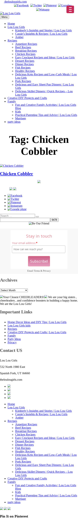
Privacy (47, 270)
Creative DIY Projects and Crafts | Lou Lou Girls (37, 332)
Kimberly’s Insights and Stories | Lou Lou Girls (43, 30)
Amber (19, 37)
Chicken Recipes (25, 54)
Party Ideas (14, 339)
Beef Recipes (23, 47)
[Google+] (65, 5)
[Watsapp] (43, 9)
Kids (18, 111)
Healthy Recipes (25, 71)
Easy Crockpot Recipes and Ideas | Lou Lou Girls (45, 57)
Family (12, 101)
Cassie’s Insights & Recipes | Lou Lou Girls (41, 33)
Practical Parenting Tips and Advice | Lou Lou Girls (46, 115)
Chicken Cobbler (16, 173)
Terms (37, 270)
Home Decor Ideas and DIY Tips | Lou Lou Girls (37, 322)
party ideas (14, 121)
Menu (5, 17)
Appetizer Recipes (26, 43)
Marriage (20, 118)
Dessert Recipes (24, 60)
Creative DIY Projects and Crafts (27, 98)
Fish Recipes (22, 67)
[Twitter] (36, 5)
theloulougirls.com (15, 1)
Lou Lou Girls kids (19, 325)
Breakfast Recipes (26, 50)
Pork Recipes (23, 81)
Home (11, 23)
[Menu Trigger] (70, 9)
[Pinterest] (50, 5)
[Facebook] (21, 5)
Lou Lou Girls (16, 27)
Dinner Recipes (24, 64)
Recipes (12, 40)
